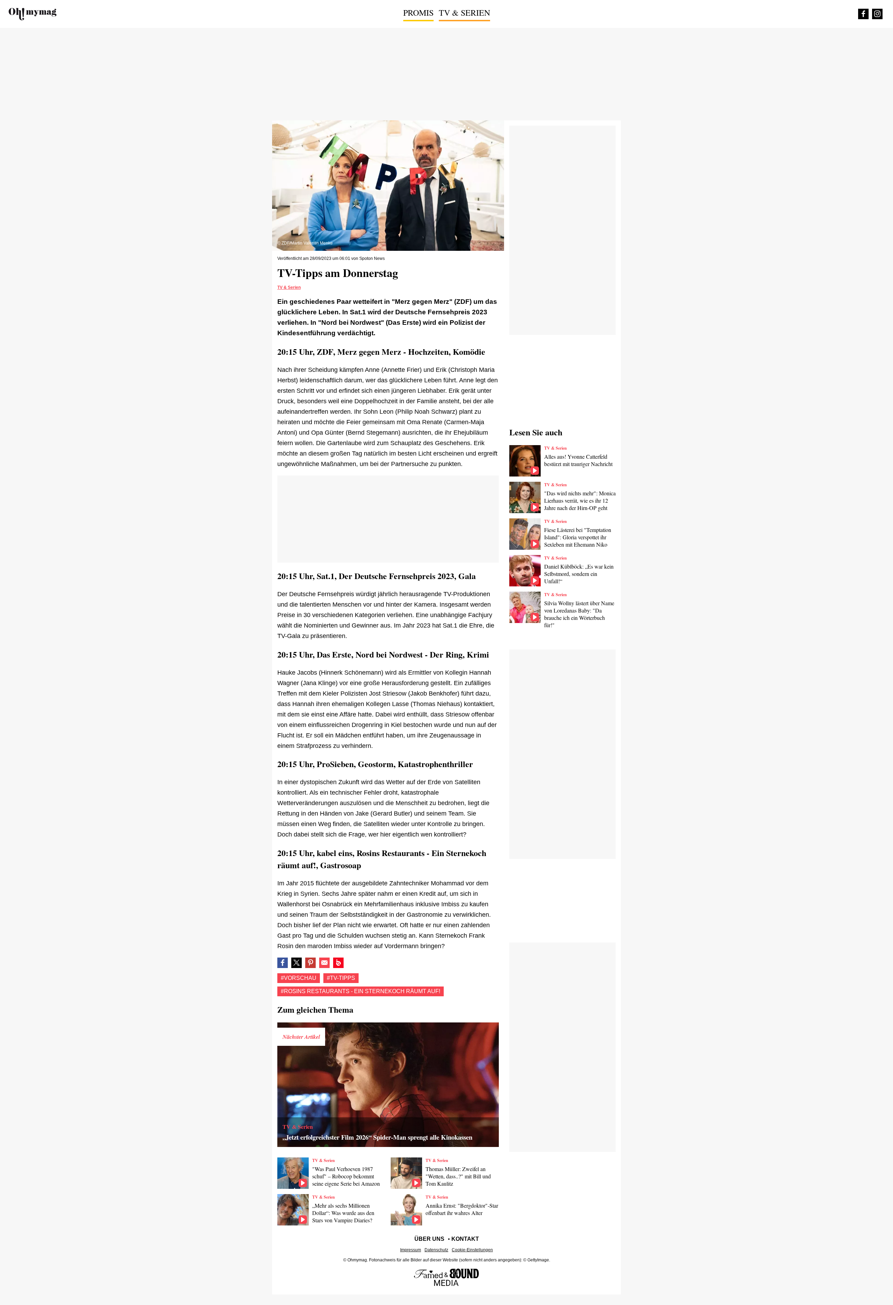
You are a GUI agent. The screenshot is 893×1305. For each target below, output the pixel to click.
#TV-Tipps (341, 978)
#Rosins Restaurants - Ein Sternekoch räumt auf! (360, 991)
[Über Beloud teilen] (338, 963)
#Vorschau (298, 978)
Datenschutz (436, 1249)
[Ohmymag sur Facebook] (863, 14)
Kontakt (465, 1239)
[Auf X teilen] (296, 963)
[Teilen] (310, 963)
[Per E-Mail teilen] (324, 963)
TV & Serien (464, 12)
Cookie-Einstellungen (472, 1249)
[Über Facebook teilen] (282, 963)
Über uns (429, 1239)
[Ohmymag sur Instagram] (877, 14)
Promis (418, 12)
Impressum (410, 1249)
